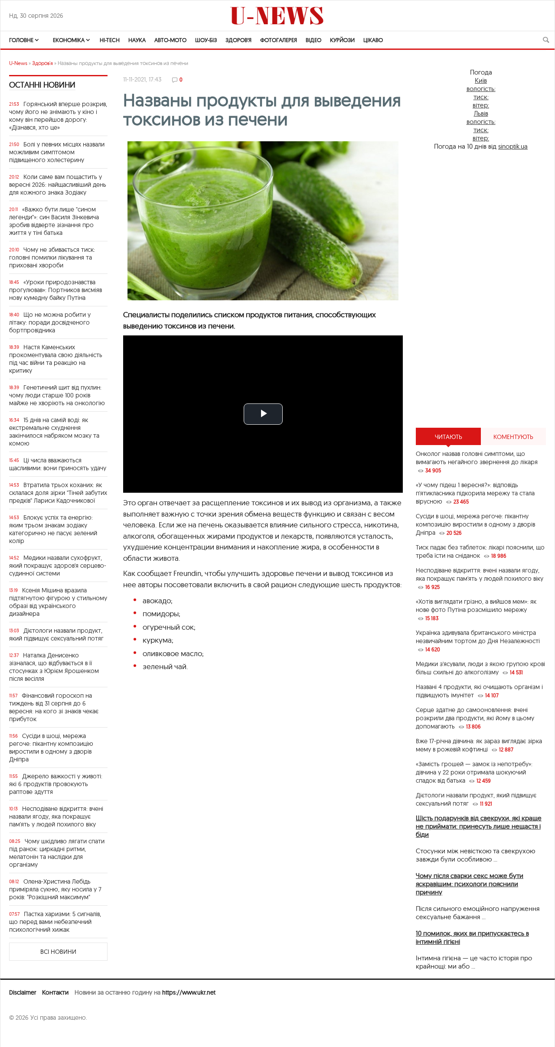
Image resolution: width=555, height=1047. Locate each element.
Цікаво (373, 39)
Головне (21, 39)
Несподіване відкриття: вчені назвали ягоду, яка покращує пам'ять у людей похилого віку (56, 816)
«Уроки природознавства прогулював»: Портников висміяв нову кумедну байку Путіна (55, 290)
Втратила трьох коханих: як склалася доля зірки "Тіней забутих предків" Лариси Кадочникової (58, 492)
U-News (18, 63)
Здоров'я (238, 39)
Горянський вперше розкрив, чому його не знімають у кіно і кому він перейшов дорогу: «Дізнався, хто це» (58, 115)
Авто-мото (170, 39)
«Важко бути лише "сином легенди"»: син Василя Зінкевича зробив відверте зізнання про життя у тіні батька (54, 221)
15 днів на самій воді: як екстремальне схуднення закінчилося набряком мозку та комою (54, 431)
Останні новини (42, 85)
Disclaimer (22, 992)
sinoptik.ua (513, 146)
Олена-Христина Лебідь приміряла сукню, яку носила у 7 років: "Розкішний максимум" (55, 889)
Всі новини (58, 952)
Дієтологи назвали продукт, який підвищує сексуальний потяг (56, 634)
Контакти (55, 992)
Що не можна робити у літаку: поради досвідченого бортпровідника (50, 322)
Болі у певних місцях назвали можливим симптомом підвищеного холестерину (56, 152)
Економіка (69, 39)
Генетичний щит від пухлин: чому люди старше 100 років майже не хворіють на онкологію (57, 395)
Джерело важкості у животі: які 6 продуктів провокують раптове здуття (55, 784)
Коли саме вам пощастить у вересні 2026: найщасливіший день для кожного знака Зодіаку (57, 184)
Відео (313, 39)
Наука (137, 39)
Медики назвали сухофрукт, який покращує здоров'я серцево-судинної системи (57, 565)
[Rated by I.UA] (28, 1034)
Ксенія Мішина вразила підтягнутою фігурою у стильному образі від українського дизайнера (58, 602)
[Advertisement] (481, 289)
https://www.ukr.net (188, 992)
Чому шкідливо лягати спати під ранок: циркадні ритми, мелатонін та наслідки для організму (56, 852)
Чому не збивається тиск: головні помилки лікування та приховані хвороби (52, 257)
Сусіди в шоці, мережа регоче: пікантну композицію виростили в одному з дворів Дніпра (51, 747)
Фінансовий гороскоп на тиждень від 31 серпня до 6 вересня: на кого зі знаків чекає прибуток (53, 707)
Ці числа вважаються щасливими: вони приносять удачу (57, 464)
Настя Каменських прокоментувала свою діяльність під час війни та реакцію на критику (55, 358)
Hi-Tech (110, 39)
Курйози (342, 39)
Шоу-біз (206, 39)
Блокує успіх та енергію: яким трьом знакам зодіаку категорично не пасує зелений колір (53, 529)
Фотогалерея (278, 39)
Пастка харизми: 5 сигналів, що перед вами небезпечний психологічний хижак (55, 921)
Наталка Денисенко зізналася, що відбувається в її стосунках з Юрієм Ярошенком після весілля (54, 667)
